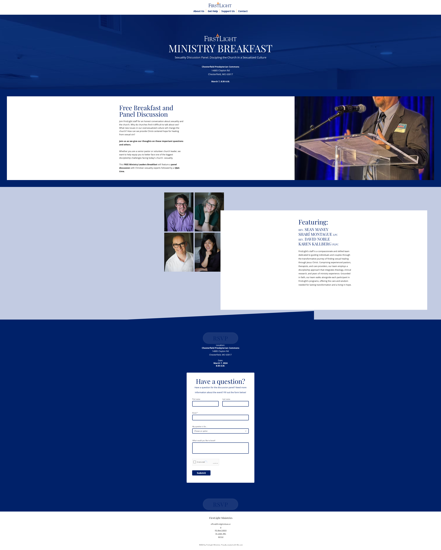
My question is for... (199, 426)
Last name (226, 399)
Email (194, 413)
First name (196, 399)
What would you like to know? (203, 440)
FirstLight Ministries (220, 518)
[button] (199, 11)
